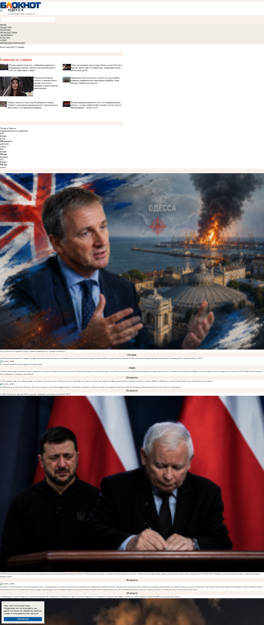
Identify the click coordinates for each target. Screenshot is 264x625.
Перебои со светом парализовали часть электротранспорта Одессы (187, 381)
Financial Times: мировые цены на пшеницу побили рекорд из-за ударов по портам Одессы (138, 587)
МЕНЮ (3, 25)
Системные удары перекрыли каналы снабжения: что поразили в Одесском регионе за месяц (39, 371)
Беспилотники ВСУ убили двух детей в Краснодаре (23, 364)
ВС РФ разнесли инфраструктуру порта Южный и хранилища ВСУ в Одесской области (165, 358)
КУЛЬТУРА (5, 38)
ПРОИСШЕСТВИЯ (8, 33)
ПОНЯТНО (23, 619)
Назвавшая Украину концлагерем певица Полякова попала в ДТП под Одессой (88, 589)
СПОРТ (3, 40)
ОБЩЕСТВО (6, 27)
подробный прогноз (9, 131)
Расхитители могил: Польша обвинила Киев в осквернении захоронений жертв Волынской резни (40, 574)
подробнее (23, 131)
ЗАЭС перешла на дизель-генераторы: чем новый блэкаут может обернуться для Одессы (209, 587)
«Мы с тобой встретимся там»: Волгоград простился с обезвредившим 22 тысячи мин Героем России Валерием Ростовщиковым (52, 587)
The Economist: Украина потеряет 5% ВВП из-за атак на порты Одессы (154, 596)
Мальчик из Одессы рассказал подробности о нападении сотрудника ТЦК (90, 596)
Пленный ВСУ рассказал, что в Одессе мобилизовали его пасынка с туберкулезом (117, 574)
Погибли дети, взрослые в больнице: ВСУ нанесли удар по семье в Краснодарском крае (37, 387)
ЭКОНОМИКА (6, 35)
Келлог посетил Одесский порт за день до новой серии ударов (84, 381)
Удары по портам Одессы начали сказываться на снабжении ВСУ (218, 371)
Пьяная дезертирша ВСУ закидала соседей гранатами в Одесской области (32, 358)
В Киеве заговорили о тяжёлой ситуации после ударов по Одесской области (102, 387)
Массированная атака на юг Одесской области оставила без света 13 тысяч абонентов (159, 589)
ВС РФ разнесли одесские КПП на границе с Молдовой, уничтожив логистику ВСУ (34, 394)
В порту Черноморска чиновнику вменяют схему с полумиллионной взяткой (161, 371)
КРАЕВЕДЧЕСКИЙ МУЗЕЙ (12, 43)
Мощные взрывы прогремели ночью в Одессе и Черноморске (158, 387)
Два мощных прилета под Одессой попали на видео (131, 381)
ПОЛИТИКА (5, 30)
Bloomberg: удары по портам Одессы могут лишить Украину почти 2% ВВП (180, 574)
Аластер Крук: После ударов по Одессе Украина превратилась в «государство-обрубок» (32, 351)
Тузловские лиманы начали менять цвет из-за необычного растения (103, 371)
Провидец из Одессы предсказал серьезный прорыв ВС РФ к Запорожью (31, 596)
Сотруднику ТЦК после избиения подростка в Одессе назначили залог (30, 381)
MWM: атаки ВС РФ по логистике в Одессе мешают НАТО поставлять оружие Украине (96, 358)
